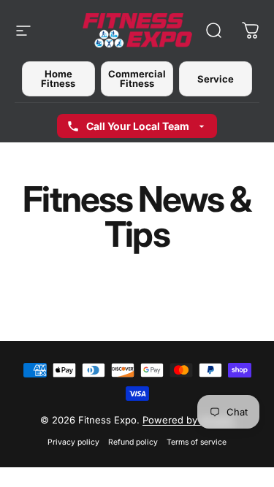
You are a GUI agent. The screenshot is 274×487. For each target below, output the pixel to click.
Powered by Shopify (188, 420)
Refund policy (133, 442)
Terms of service (197, 442)
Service (215, 79)
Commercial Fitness (137, 78)
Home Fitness (58, 78)
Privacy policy (73, 442)
